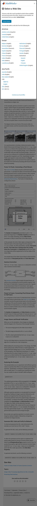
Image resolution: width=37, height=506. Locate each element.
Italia (3, 60)
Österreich (22, 48)
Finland (4, 53)
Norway (21, 46)
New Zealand (5, 77)
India (3, 74)
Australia (4, 72)
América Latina (6, 32)
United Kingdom (23, 65)
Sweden (21, 53)
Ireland (4, 58)
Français (23, 63)
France (4, 55)
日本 (3, 86)
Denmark (4, 46)
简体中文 (5, 81)
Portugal (21, 51)
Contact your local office (18, 95)
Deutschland (5, 48)
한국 (3, 89)
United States (5, 37)
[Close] (34, 3)
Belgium (4, 43)
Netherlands (22, 43)
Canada (4, 34)
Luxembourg (5, 63)
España (4, 51)
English (23, 60)
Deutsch (23, 58)
